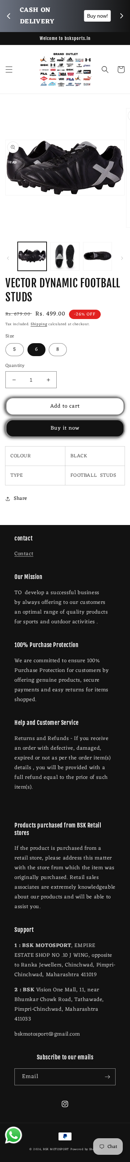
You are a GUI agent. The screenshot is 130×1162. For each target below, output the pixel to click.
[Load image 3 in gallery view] (97, 256)
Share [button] (20, 498)
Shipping (39, 324)
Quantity (15, 365)
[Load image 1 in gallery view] (32, 256)
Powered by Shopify (85, 1149)
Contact (23, 554)
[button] (9, 69)
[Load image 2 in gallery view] (64, 256)
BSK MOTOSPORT (56, 1149)
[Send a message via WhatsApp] (13, 1135)
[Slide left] (8, 258)
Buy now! (97, 16)
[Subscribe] (107, 1076)
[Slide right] (122, 258)
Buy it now (65, 428)
